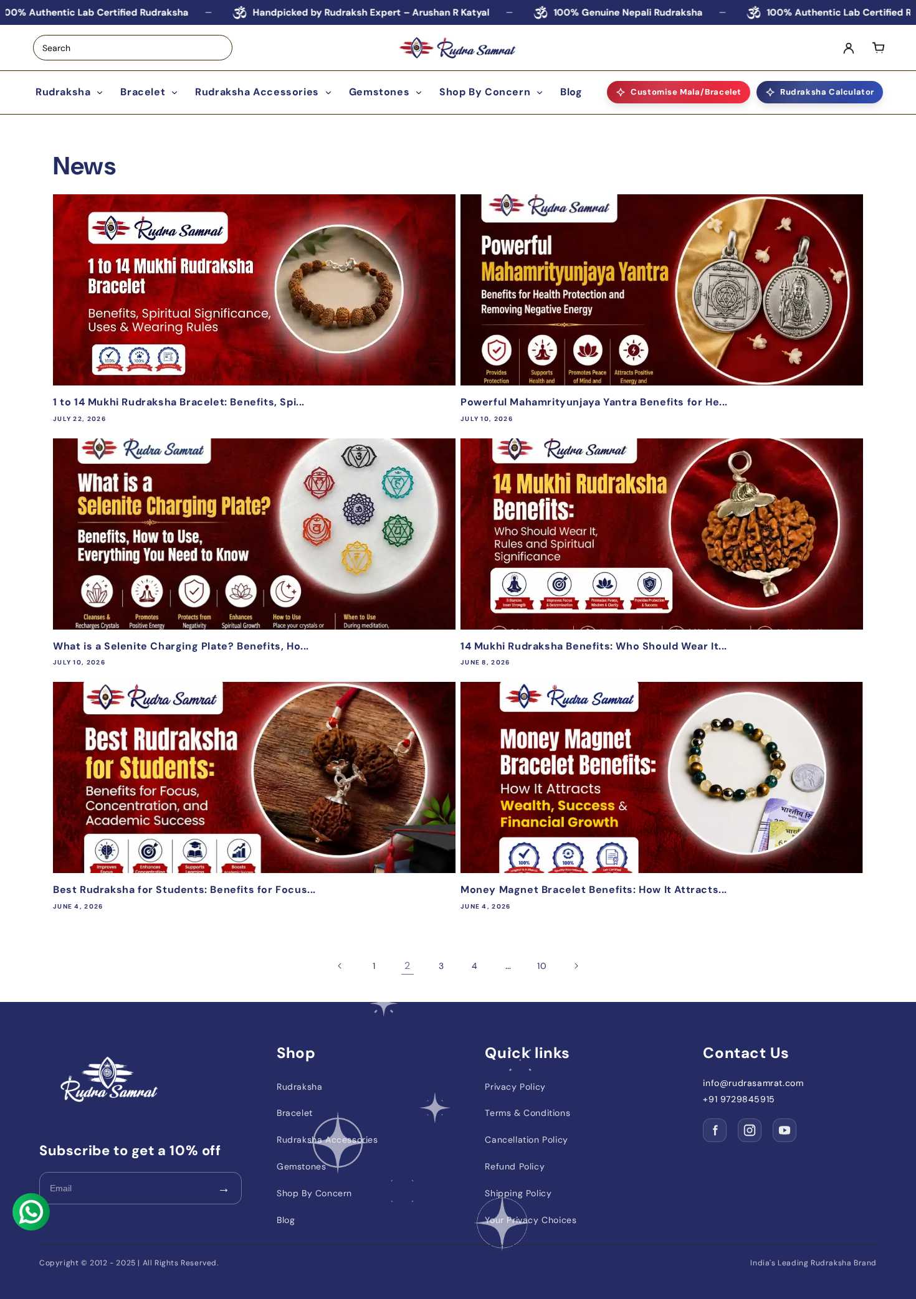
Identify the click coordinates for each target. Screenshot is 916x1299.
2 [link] (407, 965)
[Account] (849, 48)
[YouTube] (784, 1130)
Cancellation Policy (526, 1139)
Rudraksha (63, 91)
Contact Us (746, 1052)
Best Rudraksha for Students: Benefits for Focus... (184, 890)
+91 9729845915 (739, 1099)
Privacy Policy (515, 1086)
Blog (571, 91)
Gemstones (379, 91)
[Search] (223, 48)
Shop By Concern (484, 91)
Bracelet (142, 91)
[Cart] (878, 48)
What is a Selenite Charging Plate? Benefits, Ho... (181, 646)
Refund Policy (515, 1166)
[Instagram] (749, 1130)
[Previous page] (340, 966)
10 (541, 965)
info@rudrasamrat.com (753, 1083)
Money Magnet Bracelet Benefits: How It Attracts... (593, 890)
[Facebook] (715, 1130)
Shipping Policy (518, 1193)
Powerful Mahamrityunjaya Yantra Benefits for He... (594, 402)
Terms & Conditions (527, 1112)
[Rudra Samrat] (458, 47)
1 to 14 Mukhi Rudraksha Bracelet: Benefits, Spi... (179, 402)
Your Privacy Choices (530, 1220)
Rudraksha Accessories (257, 91)
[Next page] (575, 966)
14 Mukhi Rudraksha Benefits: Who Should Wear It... (593, 646)
